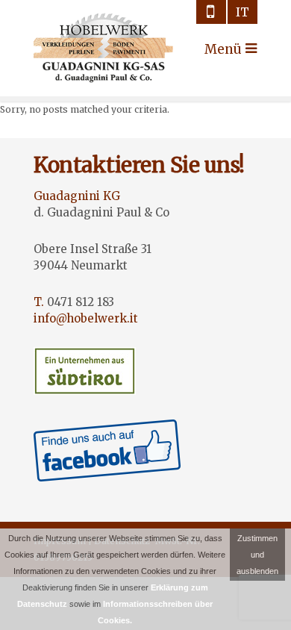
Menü (217, 49)
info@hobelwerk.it (86, 318)
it (242, 11)
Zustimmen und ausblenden (257, 555)
